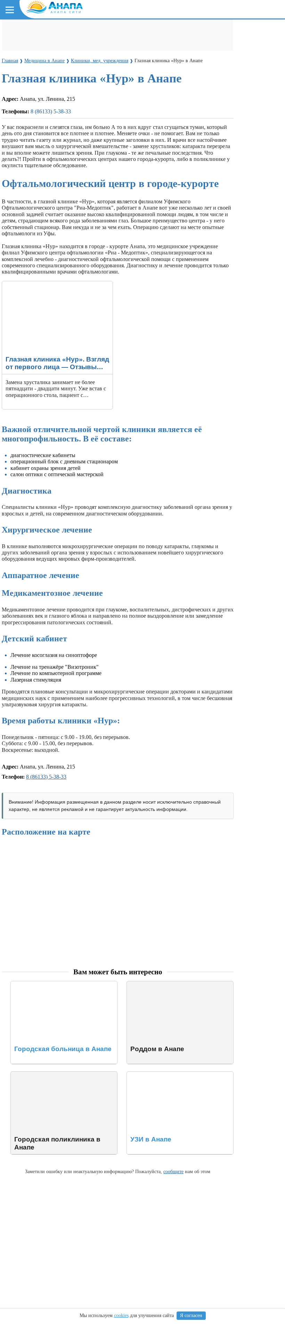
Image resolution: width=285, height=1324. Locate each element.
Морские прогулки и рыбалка (225, 32)
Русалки (121, 171)
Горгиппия (103, 76)
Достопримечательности (66, 44)
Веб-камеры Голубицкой (88, 140)
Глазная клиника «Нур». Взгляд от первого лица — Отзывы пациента (53, 287)
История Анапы (66, 76)
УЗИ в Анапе (142, 1075)
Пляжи (85, 32)
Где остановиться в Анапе (40, 32)
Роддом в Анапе (146, 984)
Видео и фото (24, 76)
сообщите (173, 1171)
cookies (121, 1315)
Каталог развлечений (125, 32)
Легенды (132, 76)
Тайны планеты (26, 159)
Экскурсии (170, 32)
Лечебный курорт (170, 76)
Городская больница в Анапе (45, 984)
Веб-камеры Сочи (29, 140)
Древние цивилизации (79, 171)
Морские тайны (27, 171)
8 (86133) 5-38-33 (46, 777)
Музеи (110, 44)
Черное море (23, 108)
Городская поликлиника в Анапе (50, 1075)
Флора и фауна (62, 108)
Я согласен (191, 1315)
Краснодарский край (35, 96)
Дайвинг (20, 44)
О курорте (19, 64)
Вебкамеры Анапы (32, 127)
